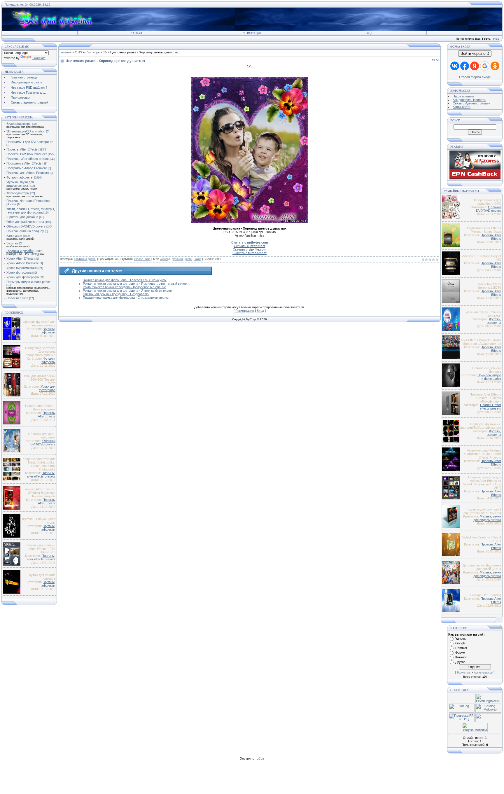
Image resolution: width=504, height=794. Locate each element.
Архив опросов (483, 672)
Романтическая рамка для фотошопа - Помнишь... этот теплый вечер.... (136, 283)
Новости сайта (17, 298)
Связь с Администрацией (471, 103)
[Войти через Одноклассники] (495, 66)
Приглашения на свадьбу (25, 231)
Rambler (461, 648)
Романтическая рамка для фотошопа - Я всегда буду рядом (127, 290)
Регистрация (252, 33)
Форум (460, 652)
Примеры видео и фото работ (28, 282)
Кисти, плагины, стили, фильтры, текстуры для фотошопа (30, 210)
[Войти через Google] (484, 66)
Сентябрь (92, 52)
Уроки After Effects (20, 258)
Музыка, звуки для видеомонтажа (20, 183)
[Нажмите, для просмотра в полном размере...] (249, 222)
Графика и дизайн (19, 251)
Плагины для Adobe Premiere (27, 172)
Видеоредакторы (18, 123)
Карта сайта (461, 107)
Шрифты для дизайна (22, 217)
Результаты (464, 672)
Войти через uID (475, 53)
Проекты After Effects (22, 149)
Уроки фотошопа (19, 272)
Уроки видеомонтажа (22, 268)
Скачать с (249, 242)
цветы (188, 259)
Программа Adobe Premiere (26, 168)
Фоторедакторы (17, 193)
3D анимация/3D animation (25, 131)
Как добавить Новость (469, 100)
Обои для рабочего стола (25, 221)
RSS (496, 38)
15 (105, 52)
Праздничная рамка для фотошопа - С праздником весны (126, 297)
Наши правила (463, 96)
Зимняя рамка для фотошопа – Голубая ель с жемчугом (125, 280)
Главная (136, 33)
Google (460, 643)
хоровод (165, 259)
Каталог (461, 657)
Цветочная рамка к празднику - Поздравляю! (116, 294)
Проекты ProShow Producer (26, 154)
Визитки (12, 243)
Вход (368, 33)
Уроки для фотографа (22, 277)
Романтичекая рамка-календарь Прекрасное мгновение (124, 287)
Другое (460, 662)
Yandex (460, 638)
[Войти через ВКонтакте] (454, 66)
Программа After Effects (24, 163)
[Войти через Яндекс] (474, 66)
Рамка (197, 259)
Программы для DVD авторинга (29, 142)
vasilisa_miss (142, 259)
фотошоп (177, 259)
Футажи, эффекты (19, 177)
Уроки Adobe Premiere (22, 263)
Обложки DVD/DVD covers (26, 226)
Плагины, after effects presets (28, 158)
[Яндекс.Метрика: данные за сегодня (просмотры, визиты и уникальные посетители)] (475, 727)
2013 (78, 52)
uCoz (260, 758)
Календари (14, 235)
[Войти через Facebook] (464, 66)
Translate (39, 58)
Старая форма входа (475, 77)
